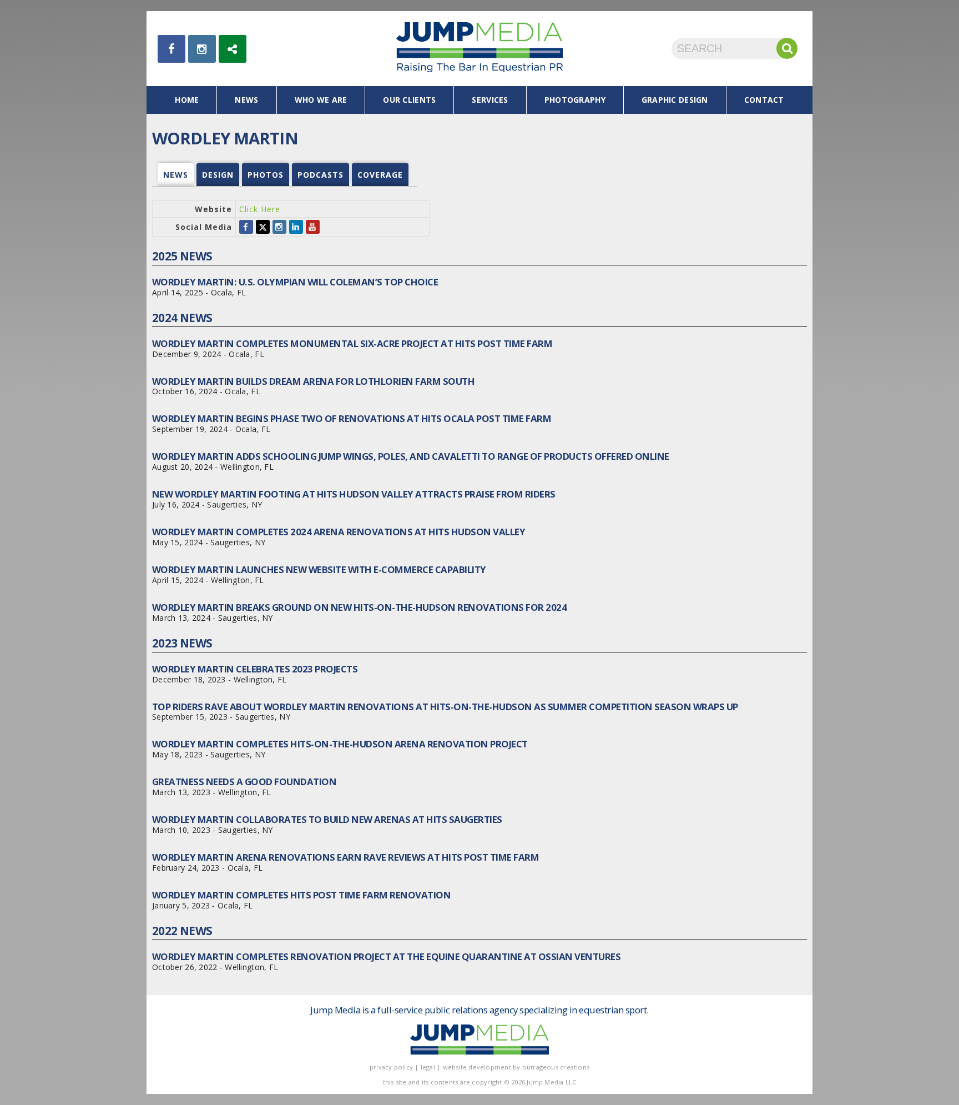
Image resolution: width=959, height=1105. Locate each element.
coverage (380, 174)
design (218, 174)
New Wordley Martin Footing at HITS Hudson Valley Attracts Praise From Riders (354, 494)
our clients (409, 99)
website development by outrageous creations (516, 1067)
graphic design (675, 99)
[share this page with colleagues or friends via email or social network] (232, 49)
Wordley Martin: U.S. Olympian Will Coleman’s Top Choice (295, 281)
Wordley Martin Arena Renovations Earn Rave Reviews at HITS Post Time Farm (345, 857)
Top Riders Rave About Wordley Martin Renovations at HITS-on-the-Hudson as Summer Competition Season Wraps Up (445, 706)
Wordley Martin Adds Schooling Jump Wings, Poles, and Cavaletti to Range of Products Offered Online (410, 456)
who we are (321, 99)
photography (574, 99)
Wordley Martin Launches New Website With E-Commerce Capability (319, 569)
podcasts (320, 174)
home (187, 99)
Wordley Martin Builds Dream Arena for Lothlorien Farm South (313, 381)
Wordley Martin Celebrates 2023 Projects (254, 668)
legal (428, 1067)
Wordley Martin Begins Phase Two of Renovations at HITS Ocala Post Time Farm (351, 418)
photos (266, 174)
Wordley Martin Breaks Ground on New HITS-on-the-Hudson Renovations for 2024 (359, 607)
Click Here (259, 209)
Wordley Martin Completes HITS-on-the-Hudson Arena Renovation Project (340, 743)
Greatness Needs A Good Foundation (244, 781)
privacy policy (391, 1067)
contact (764, 99)
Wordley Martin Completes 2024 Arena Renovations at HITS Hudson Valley (338, 531)
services (490, 99)
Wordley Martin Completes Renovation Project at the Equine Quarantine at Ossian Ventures (386, 956)
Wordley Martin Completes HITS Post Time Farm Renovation (301, 894)
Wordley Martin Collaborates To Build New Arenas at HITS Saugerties (327, 819)
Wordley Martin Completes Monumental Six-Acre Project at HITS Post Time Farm (352, 343)
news (246, 99)
